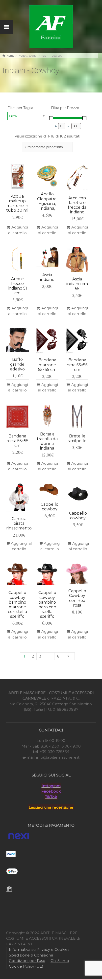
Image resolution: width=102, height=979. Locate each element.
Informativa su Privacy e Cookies (39, 949)
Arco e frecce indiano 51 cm (17, 286)
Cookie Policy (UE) (26, 966)
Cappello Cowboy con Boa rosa (77, 598)
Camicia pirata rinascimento (19, 523)
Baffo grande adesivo (17, 364)
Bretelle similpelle (77, 438)
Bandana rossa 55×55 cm (17, 441)
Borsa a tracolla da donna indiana (47, 441)
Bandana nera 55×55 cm (77, 365)
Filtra (13, 116)
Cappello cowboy (49, 506)
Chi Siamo (60, 960)
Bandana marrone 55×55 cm (47, 365)
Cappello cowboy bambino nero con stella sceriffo (47, 604)
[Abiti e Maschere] (51, 26)
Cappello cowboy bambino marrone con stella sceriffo (17, 604)
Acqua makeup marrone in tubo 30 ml (17, 203)
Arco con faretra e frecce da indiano (77, 205)
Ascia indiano (47, 277)
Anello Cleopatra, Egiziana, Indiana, (47, 201)
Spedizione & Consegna (31, 955)
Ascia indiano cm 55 (77, 284)
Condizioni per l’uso (27, 960)
